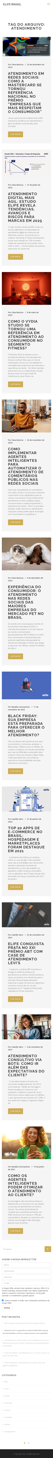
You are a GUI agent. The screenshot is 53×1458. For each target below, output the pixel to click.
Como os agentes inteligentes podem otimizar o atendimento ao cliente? (25, 1185)
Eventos (7, 1410)
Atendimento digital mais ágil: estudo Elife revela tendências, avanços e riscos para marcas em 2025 (25, 207)
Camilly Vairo (17, 819)
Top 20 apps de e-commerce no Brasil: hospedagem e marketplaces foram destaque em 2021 (26, 839)
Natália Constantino (21, 707)
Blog (5, 1381)
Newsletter (8, 1417)
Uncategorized (9, 1431)
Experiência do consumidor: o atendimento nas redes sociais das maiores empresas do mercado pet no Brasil (26, 602)
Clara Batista (17, 64)
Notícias (7, 1424)
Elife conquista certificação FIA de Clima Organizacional (24, 1323)
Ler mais (15, 134)
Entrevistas (8, 1403)
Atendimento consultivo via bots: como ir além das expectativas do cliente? (26, 1065)
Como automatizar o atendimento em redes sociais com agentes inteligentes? (23, 1364)
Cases (6, 1389)
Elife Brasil (12, 4)
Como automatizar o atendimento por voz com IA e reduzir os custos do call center (25, 1354)
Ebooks (7, 1396)
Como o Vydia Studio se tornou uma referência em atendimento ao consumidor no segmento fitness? (26, 334)
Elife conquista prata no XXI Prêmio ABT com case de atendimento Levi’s (26, 953)
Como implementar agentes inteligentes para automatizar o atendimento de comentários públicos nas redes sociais (26, 466)
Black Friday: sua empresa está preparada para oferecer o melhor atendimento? (26, 725)
